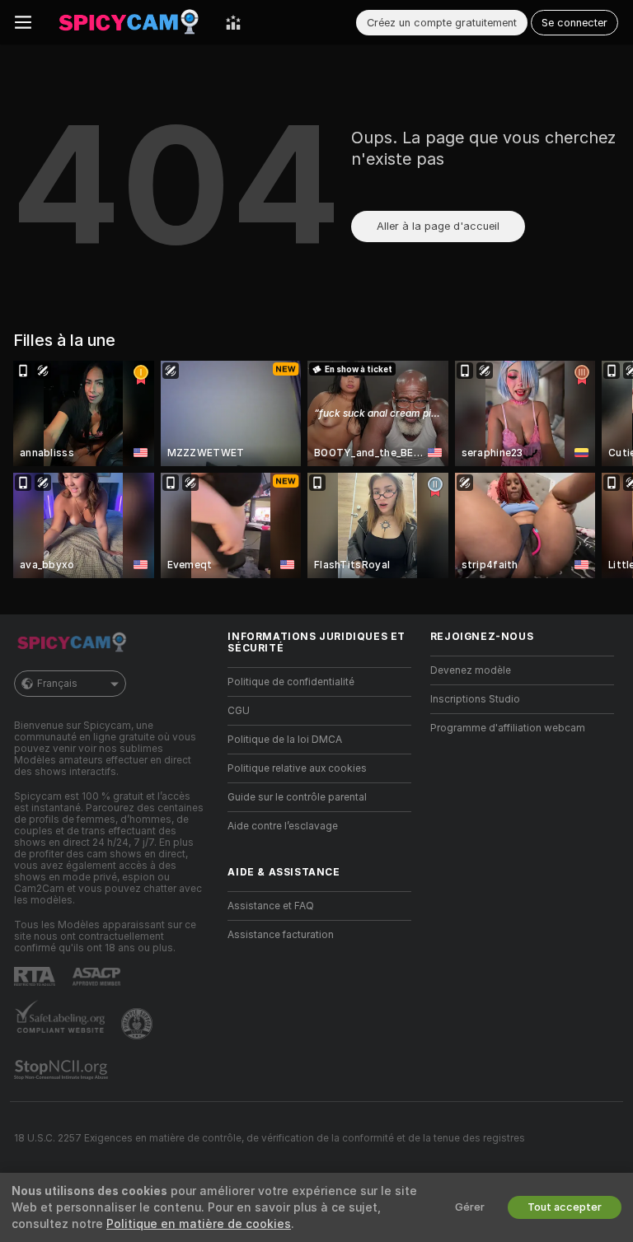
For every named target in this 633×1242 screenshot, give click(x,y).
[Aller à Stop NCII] (62, 1070)
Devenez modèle (470, 670)
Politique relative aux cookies (297, 768)
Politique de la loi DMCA (284, 739)
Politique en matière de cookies (198, 1223)
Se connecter (574, 22)
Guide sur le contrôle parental (297, 797)
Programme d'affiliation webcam (507, 728)
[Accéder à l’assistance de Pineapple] (138, 1023)
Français (57, 683)
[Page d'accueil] (128, 22)
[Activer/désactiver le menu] (23, 22)
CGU (238, 711)
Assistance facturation (280, 935)
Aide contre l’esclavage (282, 826)
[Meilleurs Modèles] (233, 22)
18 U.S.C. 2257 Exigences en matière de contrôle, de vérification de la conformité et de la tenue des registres (269, 1138)
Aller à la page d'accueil (438, 226)
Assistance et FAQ (270, 906)
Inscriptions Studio (475, 699)
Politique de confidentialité (290, 682)
